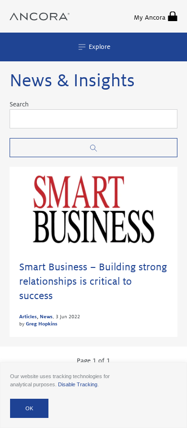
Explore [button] (98, 46)
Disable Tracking (77, 384)
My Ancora (149, 17)
